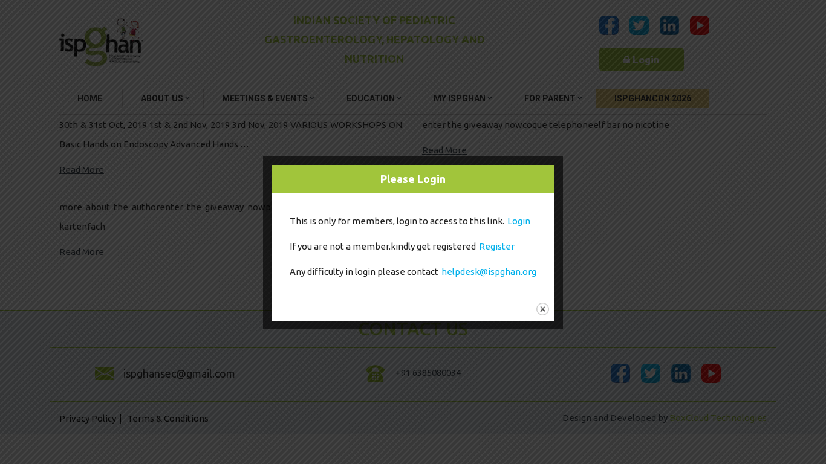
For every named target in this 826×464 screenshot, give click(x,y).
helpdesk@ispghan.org (488, 271)
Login (518, 221)
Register (497, 246)
